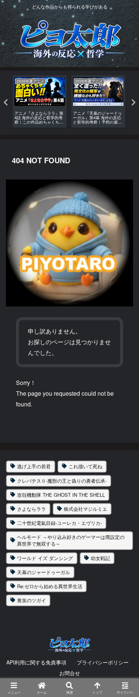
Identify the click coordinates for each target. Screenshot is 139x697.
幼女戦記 (100, 558)
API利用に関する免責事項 (36, 662)
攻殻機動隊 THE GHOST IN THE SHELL (61, 494)
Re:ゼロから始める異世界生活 (49, 586)
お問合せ (69, 673)
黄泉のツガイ (31, 600)
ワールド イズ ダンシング (45, 558)
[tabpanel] (40, 101)
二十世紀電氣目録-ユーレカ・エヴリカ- (59, 522)
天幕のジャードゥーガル (43, 572)
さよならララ (31, 508)
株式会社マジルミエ (85, 508)
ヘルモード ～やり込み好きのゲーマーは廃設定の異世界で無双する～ (71, 540)
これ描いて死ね (85, 466)
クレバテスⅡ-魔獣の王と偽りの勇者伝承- (62, 480)
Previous (5, 102)
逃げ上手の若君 (34, 466)
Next (133, 102)
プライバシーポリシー (103, 662)
